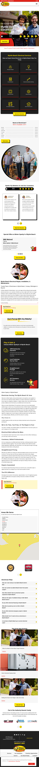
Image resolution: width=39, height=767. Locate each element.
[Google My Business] (24, 734)
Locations (10, 48)
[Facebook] (22, 734)
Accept (31, 763)
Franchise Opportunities (31, 753)
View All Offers (19, 257)
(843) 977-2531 (11, 307)
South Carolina (16, 48)
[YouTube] (16, 734)
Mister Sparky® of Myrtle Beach (27, 48)
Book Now (4, 41)
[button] (36, 4)
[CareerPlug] (14, 734)
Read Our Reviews (19, 227)
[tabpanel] (19, 244)
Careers (15, 755)
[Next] (21, 223)
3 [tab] (20, 253)
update (37, 0)
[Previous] (18, 223)
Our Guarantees (18, 753)
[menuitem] (9, 753)
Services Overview (19, 114)
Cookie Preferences (11, 761)
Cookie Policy (17, 761)
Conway (3, 521)
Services (9, 753)
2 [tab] (18, 253)
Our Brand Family (25, 755)
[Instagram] (18, 734)
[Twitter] (20, 734)
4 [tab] (21, 253)
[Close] (35, 758)
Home (5, 48)
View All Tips (19, 704)
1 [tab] (17, 253)
